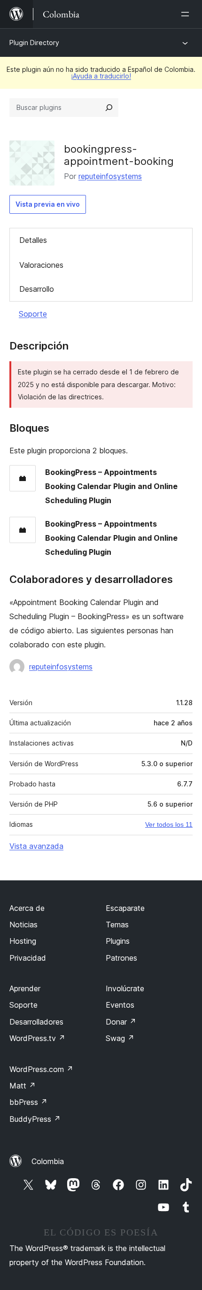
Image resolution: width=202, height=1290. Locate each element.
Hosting (22, 941)
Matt (22, 1085)
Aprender (24, 988)
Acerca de (27, 908)
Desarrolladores (36, 1021)
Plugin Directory (34, 43)
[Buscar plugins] (109, 107)
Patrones (121, 958)
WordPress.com (41, 1069)
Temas (117, 924)
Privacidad (27, 958)
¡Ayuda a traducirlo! (101, 76)
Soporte (33, 314)
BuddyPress (35, 1119)
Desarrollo (36, 289)
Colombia (47, 1161)
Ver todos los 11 (169, 824)
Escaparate (125, 908)
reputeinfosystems (110, 176)
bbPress (28, 1102)
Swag (120, 1038)
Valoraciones (41, 265)
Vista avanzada (36, 846)
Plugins (118, 941)
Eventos (120, 1005)
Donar (121, 1021)
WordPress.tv (37, 1038)
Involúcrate (125, 988)
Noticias (23, 924)
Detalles (33, 240)
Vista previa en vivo (48, 204)
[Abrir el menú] (187, 14)
